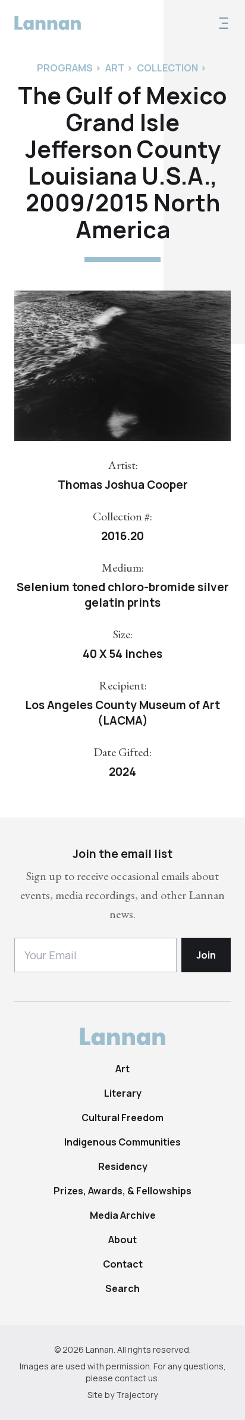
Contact (123, 1264)
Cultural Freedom (122, 1117)
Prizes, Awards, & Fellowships (122, 1190)
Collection (167, 67)
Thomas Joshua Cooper (123, 484)
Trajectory (137, 1394)
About (122, 1239)
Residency (122, 1166)
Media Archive (123, 1215)
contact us (136, 1378)
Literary (123, 1093)
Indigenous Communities (122, 1142)
